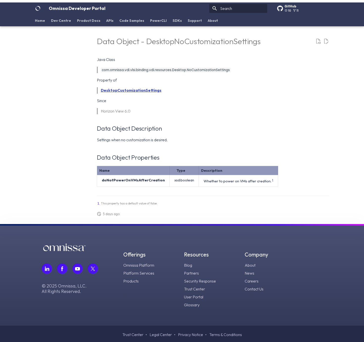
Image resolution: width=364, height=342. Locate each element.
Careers (252, 281)
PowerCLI (158, 20)
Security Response (200, 281)
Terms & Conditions (225, 334)
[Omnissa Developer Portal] (38, 8)
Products (131, 281)
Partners (191, 273)
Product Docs (88, 20)
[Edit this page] (326, 41)
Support (195, 20)
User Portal (193, 296)
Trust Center (194, 288)
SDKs (177, 20)
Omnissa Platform (138, 265)
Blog (188, 265)
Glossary (192, 304)
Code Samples (131, 20)
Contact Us (254, 288)
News (249, 273)
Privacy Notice (190, 334)
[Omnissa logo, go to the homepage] (64, 249)
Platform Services (138, 273)
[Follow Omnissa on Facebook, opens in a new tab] (62, 268)
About (213, 20)
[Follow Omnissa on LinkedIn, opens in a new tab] (47, 268)
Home (40, 20)
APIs (109, 20)
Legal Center (161, 334)
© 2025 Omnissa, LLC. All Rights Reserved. (64, 288)
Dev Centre (61, 20)
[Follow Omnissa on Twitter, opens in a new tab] (93, 268)
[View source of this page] (318, 41)
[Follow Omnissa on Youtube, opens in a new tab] (77, 268)
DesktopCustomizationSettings (131, 90)
